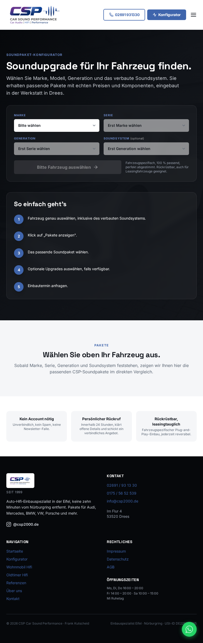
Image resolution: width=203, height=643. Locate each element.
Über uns (14, 590)
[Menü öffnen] (193, 14)
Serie (108, 115)
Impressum (116, 551)
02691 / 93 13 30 (122, 485)
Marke (20, 115)
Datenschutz (118, 559)
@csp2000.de (26, 524)
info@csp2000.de (122, 501)
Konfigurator (169, 14)
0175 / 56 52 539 (121, 493)
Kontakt (13, 598)
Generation (24, 138)
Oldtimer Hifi (17, 575)
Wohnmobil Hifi (19, 567)
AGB (110, 567)
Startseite (14, 551)
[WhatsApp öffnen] (189, 629)
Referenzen (16, 583)
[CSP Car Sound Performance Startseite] (34, 14)
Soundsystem (124, 138)
